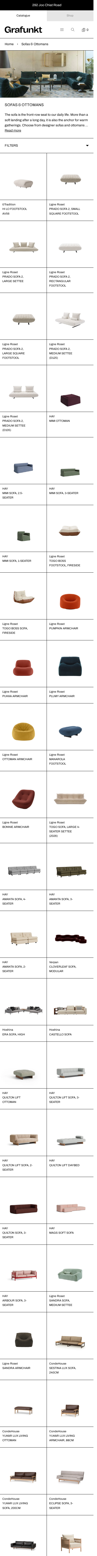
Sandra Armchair (16, 1368)
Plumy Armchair (62, 696)
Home (9, 44)
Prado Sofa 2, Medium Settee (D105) (13, 425)
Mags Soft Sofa (61, 1232)
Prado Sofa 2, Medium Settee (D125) (60, 353)
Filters (11, 145)
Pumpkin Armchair (63, 628)
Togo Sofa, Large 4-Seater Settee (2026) (64, 831)
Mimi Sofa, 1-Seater (16, 561)
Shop (70, 15)
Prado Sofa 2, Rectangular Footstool (60, 281)
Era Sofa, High (13, 1034)
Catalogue (23, 15)
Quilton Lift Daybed (64, 1165)
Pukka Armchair (15, 696)
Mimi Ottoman (59, 421)
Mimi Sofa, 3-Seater (63, 493)
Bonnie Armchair (15, 827)
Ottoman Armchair (17, 759)
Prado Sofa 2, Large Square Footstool (13, 353)
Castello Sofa (60, 1034)
